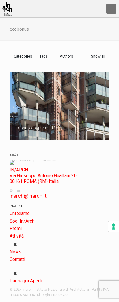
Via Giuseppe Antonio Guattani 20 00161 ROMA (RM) (43, 178)
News (15, 252)
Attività (17, 236)
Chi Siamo (20, 213)
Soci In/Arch (22, 221)
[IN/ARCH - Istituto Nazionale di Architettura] (7, 8)
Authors (66, 56)
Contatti (17, 259)
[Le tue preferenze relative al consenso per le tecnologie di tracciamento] (113, 226)
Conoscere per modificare (41, 127)
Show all (98, 56)
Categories (23, 56)
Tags (44, 56)
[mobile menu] (111, 9)
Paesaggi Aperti (26, 281)
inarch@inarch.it (28, 196)
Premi (16, 228)
